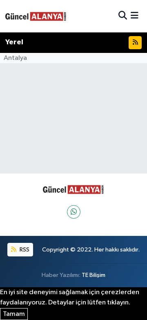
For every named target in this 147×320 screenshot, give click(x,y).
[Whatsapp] (73, 212)
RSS (23, 250)
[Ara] (122, 16)
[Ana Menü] (134, 16)
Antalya (15, 58)
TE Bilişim (93, 275)
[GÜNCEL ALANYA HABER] (36, 16)
